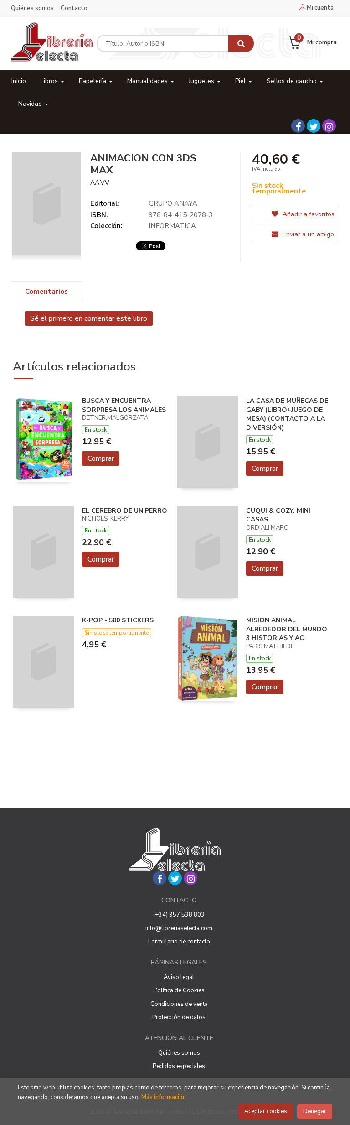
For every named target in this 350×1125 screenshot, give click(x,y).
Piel (241, 81)
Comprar (101, 458)
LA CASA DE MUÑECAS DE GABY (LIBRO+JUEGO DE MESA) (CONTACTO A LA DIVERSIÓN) (287, 414)
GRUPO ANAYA (173, 203)
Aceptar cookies (265, 1111)
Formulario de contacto (179, 942)
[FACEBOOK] (298, 126)
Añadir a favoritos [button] (308, 214)
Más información (163, 1097)
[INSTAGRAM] (329, 126)
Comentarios (46, 291)
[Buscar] (241, 43)
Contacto (74, 8)
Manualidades (148, 81)
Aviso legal (179, 977)
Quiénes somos (32, 8)
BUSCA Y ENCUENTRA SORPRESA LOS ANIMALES (124, 405)
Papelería (93, 81)
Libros (50, 81)
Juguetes (202, 81)
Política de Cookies (179, 990)
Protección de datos (179, 1017)
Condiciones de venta (179, 1004)
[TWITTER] (313, 126)
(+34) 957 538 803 (179, 915)
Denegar (314, 1111)
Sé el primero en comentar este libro (88, 318)
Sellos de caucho (293, 81)
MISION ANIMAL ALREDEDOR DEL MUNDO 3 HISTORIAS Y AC (286, 629)
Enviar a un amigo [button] (307, 234)
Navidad (31, 103)
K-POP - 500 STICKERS (118, 620)
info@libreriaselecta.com (178, 928)
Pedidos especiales (179, 1066)
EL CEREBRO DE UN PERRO (124, 510)
